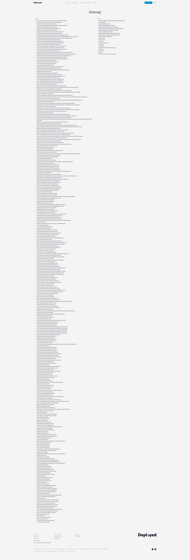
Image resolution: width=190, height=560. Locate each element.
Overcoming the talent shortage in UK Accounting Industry (49, 123)
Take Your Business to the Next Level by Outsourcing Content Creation (51, 320)
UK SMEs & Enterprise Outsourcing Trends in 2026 (47, 73)
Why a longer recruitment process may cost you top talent (49, 140)
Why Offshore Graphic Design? (43, 456)
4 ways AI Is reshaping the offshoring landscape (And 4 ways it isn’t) (50, 131)
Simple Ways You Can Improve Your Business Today (47, 263)
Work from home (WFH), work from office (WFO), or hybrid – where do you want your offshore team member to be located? (62, 96)
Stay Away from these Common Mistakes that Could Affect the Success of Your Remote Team (56, 310)
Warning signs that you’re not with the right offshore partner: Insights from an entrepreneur (55, 133)
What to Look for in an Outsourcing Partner (45, 296)
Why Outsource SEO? (41, 475)
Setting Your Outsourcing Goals (43, 445)
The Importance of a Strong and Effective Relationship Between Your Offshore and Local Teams (56, 344)
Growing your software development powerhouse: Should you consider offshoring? (54, 117)
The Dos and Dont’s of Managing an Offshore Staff (47, 368)
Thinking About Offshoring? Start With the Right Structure (49, 77)
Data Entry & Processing (84, 549)
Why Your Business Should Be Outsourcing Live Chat (47, 234)
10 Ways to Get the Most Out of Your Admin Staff (47, 207)
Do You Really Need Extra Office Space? (45, 226)
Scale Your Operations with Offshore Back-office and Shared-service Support (52, 129)
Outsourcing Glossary (41, 498)
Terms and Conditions (103, 42)
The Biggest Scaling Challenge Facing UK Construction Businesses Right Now (53, 34)
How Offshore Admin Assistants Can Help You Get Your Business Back (51, 453)
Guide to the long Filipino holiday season (45, 112)
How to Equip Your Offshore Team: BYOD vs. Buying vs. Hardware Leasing (51, 85)
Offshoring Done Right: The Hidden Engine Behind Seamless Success (51, 76)
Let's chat (148, 2)
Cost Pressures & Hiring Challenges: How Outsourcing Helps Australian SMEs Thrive (54, 55)
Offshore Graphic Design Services (105, 36)
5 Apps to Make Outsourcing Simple (44, 468)
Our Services (95, 2)
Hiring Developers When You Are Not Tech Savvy (47, 471)
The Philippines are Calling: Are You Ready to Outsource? (48, 288)
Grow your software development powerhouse (46, 160)
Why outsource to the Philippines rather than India (47, 504)
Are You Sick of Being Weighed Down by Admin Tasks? (48, 190)
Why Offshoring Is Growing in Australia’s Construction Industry (49, 33)
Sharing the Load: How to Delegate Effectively (46, 279)
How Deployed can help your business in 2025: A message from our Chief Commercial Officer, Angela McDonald (59, 100)
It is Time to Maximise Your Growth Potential (46, 283)
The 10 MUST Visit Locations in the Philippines (46, 341)
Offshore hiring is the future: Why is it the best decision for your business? (52, 137)
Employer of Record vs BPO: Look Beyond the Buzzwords (48, 44)
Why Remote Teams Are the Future (44, 466)
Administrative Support (59, 549)
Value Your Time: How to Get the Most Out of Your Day (48, 280)
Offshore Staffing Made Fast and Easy (44, 374)
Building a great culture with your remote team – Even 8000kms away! (51, 223)
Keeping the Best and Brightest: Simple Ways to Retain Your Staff (50, 272)
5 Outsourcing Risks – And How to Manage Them (47, 490)
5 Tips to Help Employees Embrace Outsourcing (46, 491)
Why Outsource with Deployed (43, 379)
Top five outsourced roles (42, 518)
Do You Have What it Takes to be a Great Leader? (47, 414)
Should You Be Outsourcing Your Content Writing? (47, 194)
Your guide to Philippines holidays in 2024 (45, 148)
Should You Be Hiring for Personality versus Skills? (47, 488)
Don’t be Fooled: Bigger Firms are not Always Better (47, 298)
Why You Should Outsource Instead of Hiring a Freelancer (48, 247)
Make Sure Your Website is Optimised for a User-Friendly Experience (51, 314)
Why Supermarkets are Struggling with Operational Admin (48, 39)
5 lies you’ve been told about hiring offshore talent (47, 145)
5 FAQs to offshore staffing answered (44, 158)
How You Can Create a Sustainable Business (46, 261)
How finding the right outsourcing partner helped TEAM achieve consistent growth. (54, 171)
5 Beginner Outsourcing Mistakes (43, 472)
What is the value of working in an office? (45, 147)
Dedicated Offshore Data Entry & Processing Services (110, 34)
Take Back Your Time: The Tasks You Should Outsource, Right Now (50, 260)
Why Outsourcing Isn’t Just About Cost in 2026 (46, 63)
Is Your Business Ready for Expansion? (44, 342)
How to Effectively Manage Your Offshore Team (46, 302)
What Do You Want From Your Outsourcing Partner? (47, 287)
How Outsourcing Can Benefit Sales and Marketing (47, 460)
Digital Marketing (62, 551)
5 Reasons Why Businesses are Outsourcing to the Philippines (49, 215)
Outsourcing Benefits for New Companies (45, 423)
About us (100, 52)
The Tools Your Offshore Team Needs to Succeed (47, 27)
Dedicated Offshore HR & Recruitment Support (108, 27)
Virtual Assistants (102, 22)
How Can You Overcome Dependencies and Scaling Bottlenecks (50, 41)
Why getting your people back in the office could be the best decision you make (53, 107)
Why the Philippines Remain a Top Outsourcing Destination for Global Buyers (52, 58)
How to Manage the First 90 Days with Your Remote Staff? (48, 155)
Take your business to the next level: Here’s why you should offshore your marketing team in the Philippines (59, 139)
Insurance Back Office (39, 551)
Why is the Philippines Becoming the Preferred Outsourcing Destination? (52, 333)
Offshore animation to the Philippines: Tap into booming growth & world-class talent (54, 90)
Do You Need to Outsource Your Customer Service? (47, 277)
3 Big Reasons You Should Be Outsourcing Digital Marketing (49, 174)
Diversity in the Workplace (42, 420)
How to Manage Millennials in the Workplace (46, 212)
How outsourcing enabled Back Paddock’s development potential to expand (52, 179)
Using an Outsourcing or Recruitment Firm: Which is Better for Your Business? (52, 253)
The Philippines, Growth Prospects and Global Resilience (48, 448)
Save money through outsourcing (44, 517)
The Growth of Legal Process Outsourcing (45, 458)
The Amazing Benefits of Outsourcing (44, 380)
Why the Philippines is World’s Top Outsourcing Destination (49, 371)
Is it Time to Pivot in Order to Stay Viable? (45, 294)
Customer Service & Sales (71, 549)
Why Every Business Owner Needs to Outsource (47, 325)
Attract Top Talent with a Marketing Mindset (46, 393)
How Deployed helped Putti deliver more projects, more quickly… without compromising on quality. (57, 175)
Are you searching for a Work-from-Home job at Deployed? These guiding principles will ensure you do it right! (59, 126)
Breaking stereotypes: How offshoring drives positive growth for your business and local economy (57, 125)
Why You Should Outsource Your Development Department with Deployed (52, 328)
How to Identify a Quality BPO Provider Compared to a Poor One (50, 291)
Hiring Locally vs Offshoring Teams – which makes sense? (48, 180)
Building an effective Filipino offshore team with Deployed (49, 128)
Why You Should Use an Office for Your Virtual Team (47, 355)
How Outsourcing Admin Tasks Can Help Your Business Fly (48, 217)
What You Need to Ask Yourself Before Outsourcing (47, 264)
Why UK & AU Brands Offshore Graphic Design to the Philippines (50, 81)
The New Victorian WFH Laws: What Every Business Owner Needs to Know (52, 25)
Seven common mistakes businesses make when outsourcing (49, 509)
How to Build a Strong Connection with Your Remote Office (49, 255)
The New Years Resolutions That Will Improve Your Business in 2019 (50, 274)
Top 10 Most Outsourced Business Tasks (45, 372)
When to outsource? (41, 515)
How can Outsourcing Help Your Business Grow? (47, 347)
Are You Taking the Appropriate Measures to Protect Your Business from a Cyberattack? (55, 301)
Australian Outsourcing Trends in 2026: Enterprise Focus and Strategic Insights (53, 69)
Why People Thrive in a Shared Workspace (45, 385)
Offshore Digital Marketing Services (106, 31)
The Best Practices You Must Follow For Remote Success (48, 269)
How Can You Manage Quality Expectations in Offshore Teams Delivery (51, 46)
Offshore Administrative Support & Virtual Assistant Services (111, 28)
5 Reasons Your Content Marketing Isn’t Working (47, 363)
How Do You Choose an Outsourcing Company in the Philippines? (50, 396)
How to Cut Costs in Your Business (44, 388)
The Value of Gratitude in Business (44, 228)
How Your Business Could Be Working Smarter (46, 236)
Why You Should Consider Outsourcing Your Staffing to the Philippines (51, 204)
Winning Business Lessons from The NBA (45, 369)
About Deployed (57, 536)
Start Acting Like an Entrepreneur (43, 406)
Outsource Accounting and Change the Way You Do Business (49, 218)
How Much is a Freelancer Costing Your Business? (47, 348)
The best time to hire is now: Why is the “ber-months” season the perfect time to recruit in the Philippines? (59, 153)
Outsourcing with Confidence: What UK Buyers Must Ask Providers (50, 47)
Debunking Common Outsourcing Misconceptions (47, 323)
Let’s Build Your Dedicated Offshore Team (107, 47)
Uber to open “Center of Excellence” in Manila (46, 512)
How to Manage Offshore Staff (43, 447)
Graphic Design (38, 549)
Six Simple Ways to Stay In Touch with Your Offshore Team (48, 399)
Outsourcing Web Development (43, 479)
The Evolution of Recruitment (43, 225)
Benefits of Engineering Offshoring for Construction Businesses (50, 31)
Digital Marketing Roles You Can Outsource (45, 209)
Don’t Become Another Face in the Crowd (45, 317)
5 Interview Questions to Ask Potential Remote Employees (49, 461)
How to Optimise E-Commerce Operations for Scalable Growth (49, 22)
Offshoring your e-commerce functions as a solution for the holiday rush (51, 111)
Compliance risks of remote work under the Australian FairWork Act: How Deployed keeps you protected (58, 104)
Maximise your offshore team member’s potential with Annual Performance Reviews (54, 144)
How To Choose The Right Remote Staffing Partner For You (49, 198)
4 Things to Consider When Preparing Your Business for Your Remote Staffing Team (54, 220)
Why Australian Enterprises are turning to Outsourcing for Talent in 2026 (51, 57)
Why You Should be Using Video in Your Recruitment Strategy (49, 390)
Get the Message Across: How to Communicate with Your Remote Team (51, 214)
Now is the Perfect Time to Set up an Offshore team (47, 293)
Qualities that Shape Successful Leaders (45, 312)
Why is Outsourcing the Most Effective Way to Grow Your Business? (50, 244)
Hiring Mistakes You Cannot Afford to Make (45, 429)
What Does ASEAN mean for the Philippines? (46, 407)
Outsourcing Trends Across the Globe (44, 428)
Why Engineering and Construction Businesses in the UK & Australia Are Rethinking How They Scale (57, 36)
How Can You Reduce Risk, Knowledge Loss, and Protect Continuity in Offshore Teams (54, 38)
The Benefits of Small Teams (42, 464)
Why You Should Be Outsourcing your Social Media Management (50, 237)
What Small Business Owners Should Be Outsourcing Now (48, 366)
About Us (88, 2)
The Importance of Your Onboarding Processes (46, 252)
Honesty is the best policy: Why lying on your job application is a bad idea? (52, 121)
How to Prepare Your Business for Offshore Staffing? (47, 156)
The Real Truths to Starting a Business (44, 391)
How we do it (101, 46)
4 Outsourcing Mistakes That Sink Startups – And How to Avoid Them (51, 463)
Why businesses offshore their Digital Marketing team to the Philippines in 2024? (53, 114)
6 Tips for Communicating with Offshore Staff (46, 496)
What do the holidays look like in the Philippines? (47, 152)
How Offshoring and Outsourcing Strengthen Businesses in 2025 (50, 66)
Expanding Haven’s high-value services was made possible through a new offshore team (55, 161)
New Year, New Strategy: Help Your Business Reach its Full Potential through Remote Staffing (56, 196)
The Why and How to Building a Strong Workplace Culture (48, 266)
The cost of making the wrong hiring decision (46, 502)
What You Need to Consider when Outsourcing (46, 248)
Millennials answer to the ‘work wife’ (44, 172)
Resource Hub (101, 50)
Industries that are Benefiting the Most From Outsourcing (48, 334)
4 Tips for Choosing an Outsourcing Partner (46, 474)
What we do (101, 41)
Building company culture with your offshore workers (48, 501)
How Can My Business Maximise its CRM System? (47, 339)
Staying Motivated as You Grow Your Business (46, 304)
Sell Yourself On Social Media (43, 417)
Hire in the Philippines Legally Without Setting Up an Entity (49, 68)
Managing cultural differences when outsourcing (47, 506)
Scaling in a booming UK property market (45, 93)
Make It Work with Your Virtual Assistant (45, 398)
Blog (37, 18)
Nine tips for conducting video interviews (45, 507)
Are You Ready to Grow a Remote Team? (45, 410)
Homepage (101, 49)
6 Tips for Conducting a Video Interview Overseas (47, 229)
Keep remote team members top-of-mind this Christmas (48, 169)
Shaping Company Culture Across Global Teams (46, 336)
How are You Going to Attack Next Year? (45, 285)
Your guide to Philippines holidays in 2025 (45, 101)
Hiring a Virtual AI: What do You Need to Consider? (48, 299)
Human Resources (105, 549)
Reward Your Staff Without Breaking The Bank (46, 358)
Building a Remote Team (42, 455)
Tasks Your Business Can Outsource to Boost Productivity (48, 182)
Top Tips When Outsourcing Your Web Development (47, 210)
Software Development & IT (104, 23)
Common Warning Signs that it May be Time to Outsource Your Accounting (52, 326)
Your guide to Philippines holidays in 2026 (45, 65)
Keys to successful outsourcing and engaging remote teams (49, 495)
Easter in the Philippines (42, 412)
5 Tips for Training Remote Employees (44, 487)
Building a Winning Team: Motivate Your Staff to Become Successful (51, 256)
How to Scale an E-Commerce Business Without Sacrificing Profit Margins (52, 20)
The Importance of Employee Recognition (45, 425)
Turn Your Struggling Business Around (44, 394)
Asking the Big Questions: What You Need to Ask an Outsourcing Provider (52, 242)
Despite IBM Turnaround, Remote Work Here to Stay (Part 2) (49, 353)
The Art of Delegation (41, 221)
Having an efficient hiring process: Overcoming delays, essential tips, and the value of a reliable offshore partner (60, 136)
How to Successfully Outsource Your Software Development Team (50, 206)
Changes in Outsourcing (42, 482)
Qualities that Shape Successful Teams (45, 309)
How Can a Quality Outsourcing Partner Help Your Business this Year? (51, 267)
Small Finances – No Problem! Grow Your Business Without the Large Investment (53, 409)
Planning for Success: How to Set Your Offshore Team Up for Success (51, 290)
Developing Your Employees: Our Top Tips (45, 250)
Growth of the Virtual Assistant (43, 493)
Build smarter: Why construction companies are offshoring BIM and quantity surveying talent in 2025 (57, 87)
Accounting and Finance (48, 549)
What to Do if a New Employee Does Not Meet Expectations (49, 187)
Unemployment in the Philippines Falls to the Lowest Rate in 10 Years (51, 441)
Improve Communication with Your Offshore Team (47, 436)
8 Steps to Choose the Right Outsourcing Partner (47, 30)
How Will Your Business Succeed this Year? (45, 275)
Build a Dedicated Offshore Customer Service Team (109, 33)
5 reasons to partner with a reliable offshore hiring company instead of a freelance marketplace (56, 115)
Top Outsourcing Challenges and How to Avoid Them (47, 61)
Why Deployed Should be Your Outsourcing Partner (47, 321)
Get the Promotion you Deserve (43, 418)
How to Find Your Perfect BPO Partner (44, 191)
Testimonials (82, 2)
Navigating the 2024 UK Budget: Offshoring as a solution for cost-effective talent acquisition (56, 103)
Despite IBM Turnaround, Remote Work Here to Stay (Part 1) (49, 356)
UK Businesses (102, 38)
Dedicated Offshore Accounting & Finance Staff (108, 30)
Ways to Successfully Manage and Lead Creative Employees (49, 241)
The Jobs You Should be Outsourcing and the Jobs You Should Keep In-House (53, 401)
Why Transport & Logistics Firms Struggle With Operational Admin (50, 42)
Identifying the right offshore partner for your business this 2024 (50, 150)
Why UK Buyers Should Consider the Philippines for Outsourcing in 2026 (51, 49)
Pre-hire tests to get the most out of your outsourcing (48, 499)
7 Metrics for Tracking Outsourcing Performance (46, 23)
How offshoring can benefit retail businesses (46, 106)
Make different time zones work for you (45, 202)
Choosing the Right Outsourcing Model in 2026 (46, 60)
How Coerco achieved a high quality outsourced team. (48, 166)
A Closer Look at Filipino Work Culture (44, 239)
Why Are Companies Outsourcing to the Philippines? (47, 402)
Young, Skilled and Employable (43, 444)
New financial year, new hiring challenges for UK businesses (49, 88)
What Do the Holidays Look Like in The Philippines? (47, 183)
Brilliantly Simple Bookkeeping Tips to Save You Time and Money (50, 382)
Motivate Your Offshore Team (43, 433)
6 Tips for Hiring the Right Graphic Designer (45, 199)
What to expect (75, 2)
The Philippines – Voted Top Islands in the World (46, 415)
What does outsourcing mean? (43, 514)
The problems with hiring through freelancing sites (47, 510)
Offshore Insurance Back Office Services (107, 25)
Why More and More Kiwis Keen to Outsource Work (47, 375)
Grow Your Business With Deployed (44, 442)
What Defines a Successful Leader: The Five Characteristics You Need (51, 271)
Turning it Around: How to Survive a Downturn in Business (48, 307)
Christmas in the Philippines (42, 439)
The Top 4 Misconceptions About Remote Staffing (47, 193)
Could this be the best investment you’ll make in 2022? (48, 164)
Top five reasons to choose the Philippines (45, 520)
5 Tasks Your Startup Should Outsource (45, 477)
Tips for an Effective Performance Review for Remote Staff (49, 188)
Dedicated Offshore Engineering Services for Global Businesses (112, 20)
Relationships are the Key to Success (44, 315)
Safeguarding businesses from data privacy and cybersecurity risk (50, 142)
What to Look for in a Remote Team (44, 421)
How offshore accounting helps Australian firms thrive (48, 98)
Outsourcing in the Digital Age (43, 345)
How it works (68, 2)
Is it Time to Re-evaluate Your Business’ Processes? (47, 306)
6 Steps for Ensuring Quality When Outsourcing (46, 485)
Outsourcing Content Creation (43, 483)
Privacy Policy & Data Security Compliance (107, 54)
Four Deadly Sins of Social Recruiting (44, 387)
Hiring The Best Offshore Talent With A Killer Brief (47, 84)
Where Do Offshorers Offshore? (43, 383)
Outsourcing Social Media (42, 452)
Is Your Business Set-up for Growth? (44, 318)
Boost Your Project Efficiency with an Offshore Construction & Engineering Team (53, 134)
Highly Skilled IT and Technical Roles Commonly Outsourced (49, 177)
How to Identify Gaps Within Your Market (45, 258)
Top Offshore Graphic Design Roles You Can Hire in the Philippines (50, 79)
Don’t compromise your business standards (46, 163)
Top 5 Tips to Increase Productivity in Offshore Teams (48, 185)
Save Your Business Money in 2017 (44, 437)
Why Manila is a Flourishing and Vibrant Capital (46, 434)
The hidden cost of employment (43, 521)
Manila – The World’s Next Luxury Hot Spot (45, 404)
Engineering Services (95, 549)
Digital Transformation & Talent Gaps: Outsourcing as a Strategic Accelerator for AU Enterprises (56, 54)
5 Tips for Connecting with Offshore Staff (45, 469)
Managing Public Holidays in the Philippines (46, 337)
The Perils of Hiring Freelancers (43, 364)
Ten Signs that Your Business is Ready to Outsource (47, 245)
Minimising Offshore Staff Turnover (44, 480)
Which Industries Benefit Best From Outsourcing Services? (49, 233)
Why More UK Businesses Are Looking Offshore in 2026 (48, 50)
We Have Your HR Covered (42, 431)
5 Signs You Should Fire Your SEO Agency (45, 361)
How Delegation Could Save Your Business (45, 201)
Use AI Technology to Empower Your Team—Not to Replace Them (50, 82)
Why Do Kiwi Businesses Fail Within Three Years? (47, 350)
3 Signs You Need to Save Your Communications (46, 450)
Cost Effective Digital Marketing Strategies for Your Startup (49, 360)
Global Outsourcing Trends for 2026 (44, 71)
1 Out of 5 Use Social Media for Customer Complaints (47, 352)
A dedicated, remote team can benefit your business (48, 167)
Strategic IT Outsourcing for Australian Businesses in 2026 (49, 28)
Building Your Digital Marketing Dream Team (46, 377)
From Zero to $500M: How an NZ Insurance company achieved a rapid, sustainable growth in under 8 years (58, 92)
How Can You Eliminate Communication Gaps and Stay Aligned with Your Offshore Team (55, 52)
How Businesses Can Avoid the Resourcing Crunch (47, 231)
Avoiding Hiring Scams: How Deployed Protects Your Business (49, 74)
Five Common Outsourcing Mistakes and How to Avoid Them (49, 426)
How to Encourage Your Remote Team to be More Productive (49, 282)
